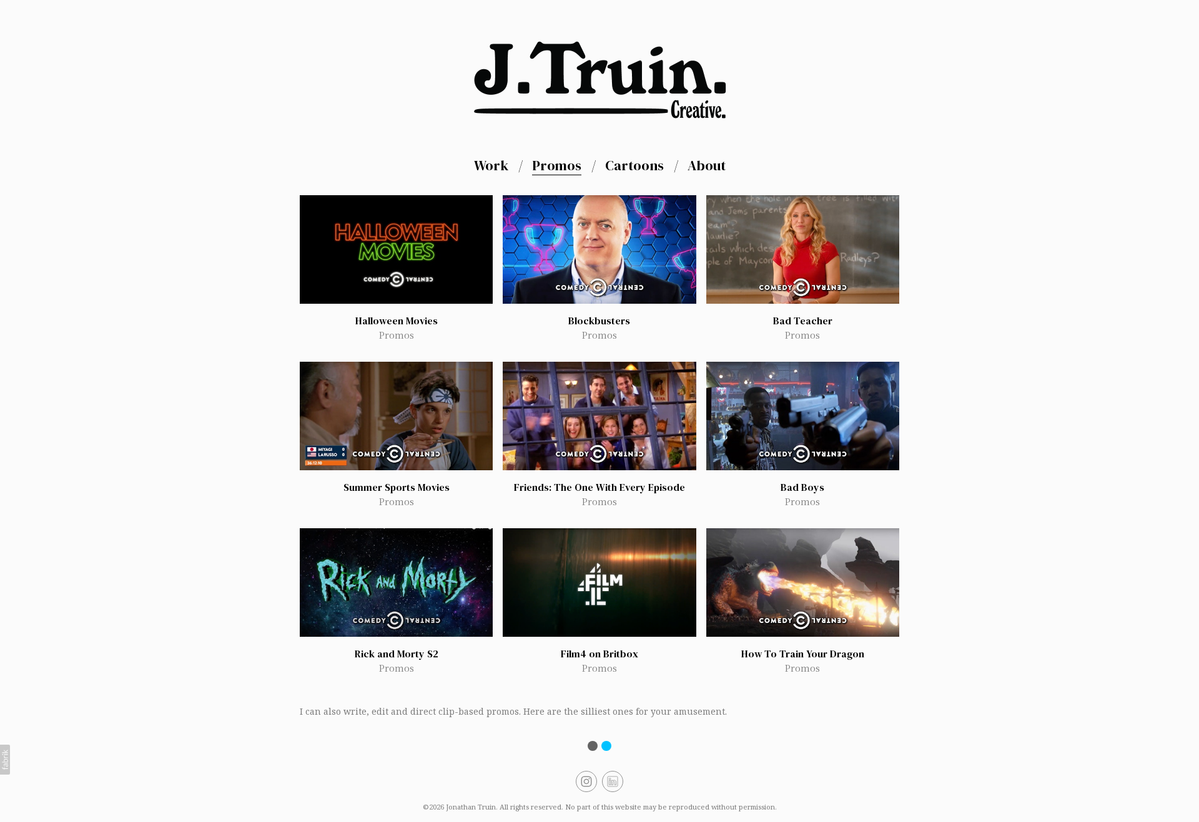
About (707, 165)
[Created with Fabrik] (5, 760)
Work (491, 165)
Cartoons (634, 165)
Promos (556, 165)
